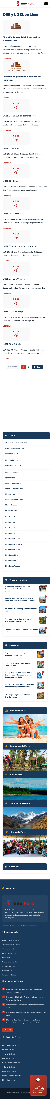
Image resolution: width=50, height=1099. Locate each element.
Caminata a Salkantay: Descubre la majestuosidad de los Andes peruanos (20, 599)
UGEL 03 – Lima (10, 181)
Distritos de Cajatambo (14, 522)
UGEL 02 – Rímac (11, 148)
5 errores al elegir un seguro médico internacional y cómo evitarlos (19, 685)
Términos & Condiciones (10, 926)
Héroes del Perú (8, 1058)
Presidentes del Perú (9, 1071)
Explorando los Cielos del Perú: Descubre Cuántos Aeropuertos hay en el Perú (20, 588)
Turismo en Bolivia (9, 975)
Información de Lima (13, 483)
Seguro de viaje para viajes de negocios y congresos (17, 654)
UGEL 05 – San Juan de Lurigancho (20, 246)
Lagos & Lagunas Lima (14, 489)
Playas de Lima (11, 505)
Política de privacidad (28, 926)
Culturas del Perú (8, 1067)
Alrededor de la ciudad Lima (16, 443)
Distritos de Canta (12, 528)
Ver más (8, 1030)
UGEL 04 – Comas (12, 213)
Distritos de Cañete (12, 533)
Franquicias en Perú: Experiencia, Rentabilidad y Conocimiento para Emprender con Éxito (18, 675)
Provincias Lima (11, 510)
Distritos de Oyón (11, 560)
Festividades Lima (12, 472)
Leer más (7, 58)
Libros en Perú (7, 970)
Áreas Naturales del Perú (11, 944)
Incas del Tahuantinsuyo (11, 1063)
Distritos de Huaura (12, 550)
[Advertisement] (25, 405)
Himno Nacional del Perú (11, 1045)
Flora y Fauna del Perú (10, 940)
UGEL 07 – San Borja (13, 311)
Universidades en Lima (13, 466)
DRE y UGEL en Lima (12, 460)
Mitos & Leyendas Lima (14, 499)
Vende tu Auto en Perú (10, 962)
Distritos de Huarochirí (13, 544)
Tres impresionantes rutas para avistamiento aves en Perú (18, 620)
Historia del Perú (8, 1050)
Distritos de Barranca (13, 517)
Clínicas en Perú (8, 949)
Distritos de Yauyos (12, 566)
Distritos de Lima (11, 555)
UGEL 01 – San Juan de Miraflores (19, 115)
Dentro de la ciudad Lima (14, 448)
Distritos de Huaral (12, 539)
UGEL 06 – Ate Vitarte (14, 279)
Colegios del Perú (8, 966)
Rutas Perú (6, 957)
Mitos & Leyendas (8, 1080)
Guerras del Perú (8, 1054)
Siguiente (38, 367)
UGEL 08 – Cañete (12, 344)
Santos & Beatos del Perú (11, 1076)
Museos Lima (10, 494)
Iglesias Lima (10, 478)
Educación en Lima (12, 454)
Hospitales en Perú (9, 953)
